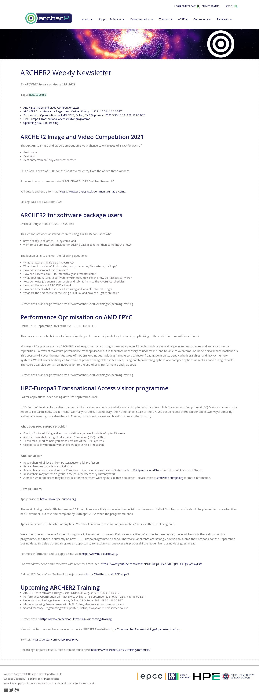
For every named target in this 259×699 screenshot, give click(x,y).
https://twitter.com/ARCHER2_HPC (55, 639)
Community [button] (201, 19)
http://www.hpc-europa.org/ (100, 553)
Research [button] (223, 19)
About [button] (86, 19)
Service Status (210, 6)
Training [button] (164, 19)
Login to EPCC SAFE (185, 6)
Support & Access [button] (110, 19)
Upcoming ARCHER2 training (40, 123)
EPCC (59, 674)
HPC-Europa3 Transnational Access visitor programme (56, 119)
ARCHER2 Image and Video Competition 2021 (51, 107)
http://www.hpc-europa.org (58, 499)
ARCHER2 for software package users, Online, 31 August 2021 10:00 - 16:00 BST (72, 111)
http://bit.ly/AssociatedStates (144, 470)
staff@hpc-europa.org (169, 478)
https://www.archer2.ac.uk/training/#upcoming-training (76, 619)
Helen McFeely (34, 678)
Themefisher (64, 683)
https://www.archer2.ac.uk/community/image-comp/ (93, 191)
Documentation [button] (140, 19)
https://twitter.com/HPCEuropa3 (107, 574)
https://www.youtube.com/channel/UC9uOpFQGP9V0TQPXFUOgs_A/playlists (151, 564)
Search (229, 6)
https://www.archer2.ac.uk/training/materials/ (121, 650)
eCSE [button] (181, 19)
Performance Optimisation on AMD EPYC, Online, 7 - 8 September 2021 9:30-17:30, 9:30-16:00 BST (84, 115)
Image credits (51, 678)
